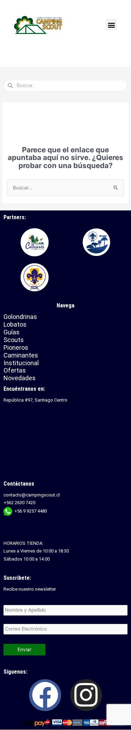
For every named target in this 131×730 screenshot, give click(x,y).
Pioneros (15, 347)
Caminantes (20, 355)
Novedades (19, 378)
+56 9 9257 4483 (30, 511)
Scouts (13, 339)
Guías (11, 332)
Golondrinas (20, 316)
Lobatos (15, 324)
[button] (111, 24)
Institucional (22, 363)
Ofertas (14, 370)
